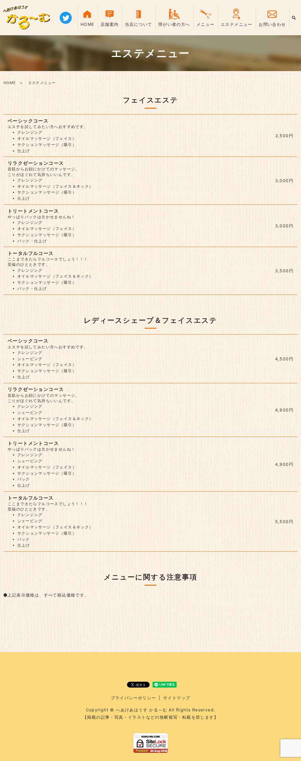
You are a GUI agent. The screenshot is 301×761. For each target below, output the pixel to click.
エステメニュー (236, 24)
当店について (138, 24)
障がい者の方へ (174, 24)
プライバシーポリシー (133, 697)
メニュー (205, 24)
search (293, 17)
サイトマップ (176, 697)
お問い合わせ (272, 24)
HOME (87, 24)
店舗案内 (110, 24)
